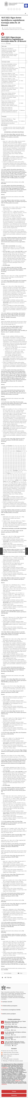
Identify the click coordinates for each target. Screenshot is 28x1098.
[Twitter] (8, 9)
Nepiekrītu (14, 1095)
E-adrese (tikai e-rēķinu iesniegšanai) (11, 1054)
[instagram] (17, 9)
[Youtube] (14, 9)
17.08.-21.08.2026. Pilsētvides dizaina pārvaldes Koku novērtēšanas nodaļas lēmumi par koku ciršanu (15, 1043)
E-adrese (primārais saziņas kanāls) (10, 1052)
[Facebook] (11, 9)
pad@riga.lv (9, 1056)
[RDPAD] (14, 4)
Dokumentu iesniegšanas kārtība (11, 1009)
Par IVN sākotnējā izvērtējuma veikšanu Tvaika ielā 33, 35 (15, 1032)
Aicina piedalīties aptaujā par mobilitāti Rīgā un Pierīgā (15, 1037)
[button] (26, 6)
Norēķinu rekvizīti (7, 1001)
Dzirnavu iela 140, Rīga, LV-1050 (10, 1050)
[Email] (19, 9)
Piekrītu (14, 1091)
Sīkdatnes (17, 1080)
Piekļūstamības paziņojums (9, 1005)
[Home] (2, 28)
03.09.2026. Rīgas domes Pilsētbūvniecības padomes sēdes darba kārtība (15, 1027)
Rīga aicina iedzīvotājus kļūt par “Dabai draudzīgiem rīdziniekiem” (15, 1022)
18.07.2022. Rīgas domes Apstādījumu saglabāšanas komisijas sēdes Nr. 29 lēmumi (13, 39)
